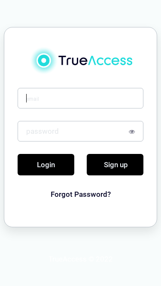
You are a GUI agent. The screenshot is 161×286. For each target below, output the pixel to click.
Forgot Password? (81, 194)
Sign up (116, 164)
